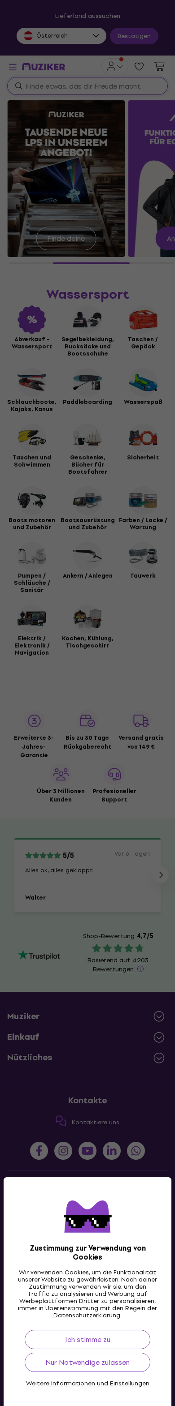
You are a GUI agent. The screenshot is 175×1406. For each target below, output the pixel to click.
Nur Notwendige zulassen (87, 1362)
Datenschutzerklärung (86, 1315)
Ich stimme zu (87, 1339)
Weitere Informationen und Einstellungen (87, 1383)
